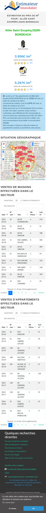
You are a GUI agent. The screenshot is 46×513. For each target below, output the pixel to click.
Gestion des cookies (14, 465)
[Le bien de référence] (21, 160)
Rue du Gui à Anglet (12, 455)
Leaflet (31, 179)
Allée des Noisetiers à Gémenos (16, 445)
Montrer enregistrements (22, 200)
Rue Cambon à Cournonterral (15, 451)
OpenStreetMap (40, 179)
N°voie (11, 214)
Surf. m (40, 326)
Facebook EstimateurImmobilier (21, 469)
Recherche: (9, 206)
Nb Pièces (32, 214)
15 (35, 293)
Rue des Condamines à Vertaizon (16, 441)
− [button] (4, 147)
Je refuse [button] (12, 508)
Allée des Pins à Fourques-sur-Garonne (19, 458)
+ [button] (4, 143)
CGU (7, 473)
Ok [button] (33, 508)
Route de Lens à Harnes (13, 448)
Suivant (41, 293)
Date (3, 215)
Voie (19, 215)
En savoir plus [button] (9, 502)
